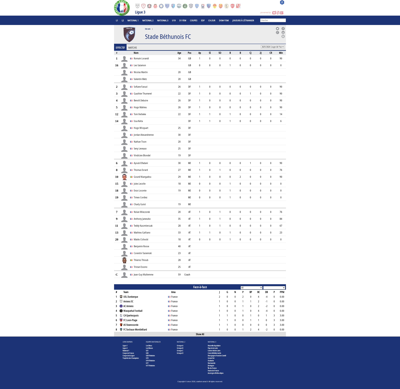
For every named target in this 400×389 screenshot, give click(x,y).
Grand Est (211, 358)
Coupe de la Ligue (129, 355)
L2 (123, 20)
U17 (147, 363)
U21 (147, 350)
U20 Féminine (150, 355)
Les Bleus (149, 345)
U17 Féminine (150, 365)
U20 (147, 353)
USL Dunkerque (130, 296)
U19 (174, 20)
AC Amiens (128, 306)
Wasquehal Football (132, 310)
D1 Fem (182, 20)
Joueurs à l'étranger (243, 20)
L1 (117, 20)
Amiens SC (128, 301)
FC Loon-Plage (130, 320)
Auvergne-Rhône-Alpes (215, 373)
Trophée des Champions (131, 358)
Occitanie (211, 360)
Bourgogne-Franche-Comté (217, 355)
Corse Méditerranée (214, 353)
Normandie (211, 363)
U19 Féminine (150, 360)
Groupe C (180, 350)
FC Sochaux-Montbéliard (135, 329)
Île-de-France (212, 368)
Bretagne (211, 365)
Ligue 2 (125, 348)
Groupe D (180, 353)
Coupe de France (128, 353)
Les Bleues (149, 348)
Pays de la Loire (213, 348)
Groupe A (180, 345)
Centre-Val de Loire (214, 350)
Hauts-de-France (213, 370)
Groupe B (180, 348)
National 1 (133, 20)
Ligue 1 (125, 345)
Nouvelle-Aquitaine (214, 345)
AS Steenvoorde (130, 325)
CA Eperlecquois (131, 315)
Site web (147, 29)
